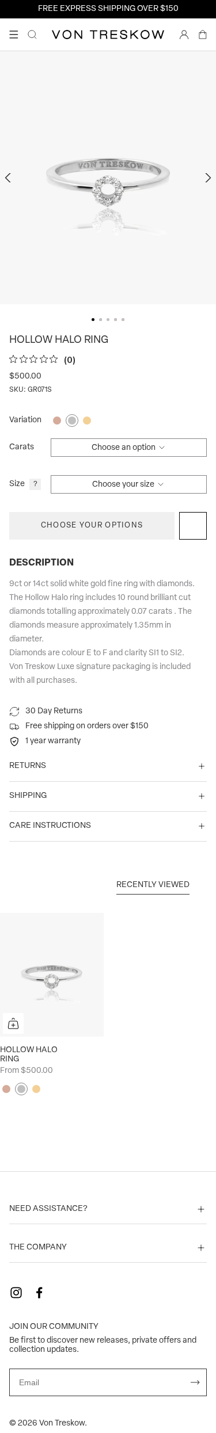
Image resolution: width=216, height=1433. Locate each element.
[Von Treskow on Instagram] (16, 1293)
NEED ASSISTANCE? (48, 1209)
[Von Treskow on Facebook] (39, 1293)
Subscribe (195, 1382)
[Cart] (203, 34)
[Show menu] (13, 34)
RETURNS (27, 766)
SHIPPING (28, 796)
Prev (9, 178)
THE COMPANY (38, 1247)
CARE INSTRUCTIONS (50, 825)
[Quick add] (13, 1023)
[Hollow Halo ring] (52, 975)
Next (207, 178)
